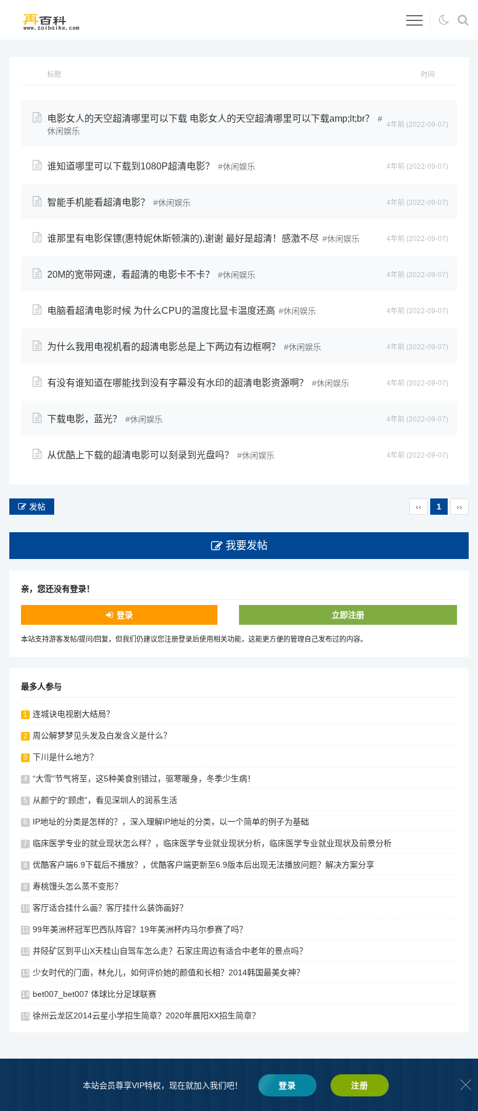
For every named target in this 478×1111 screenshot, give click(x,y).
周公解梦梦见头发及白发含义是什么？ (102, 735)
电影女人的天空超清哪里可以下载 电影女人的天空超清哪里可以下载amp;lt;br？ (210, 118)
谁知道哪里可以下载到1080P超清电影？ (131, 166)
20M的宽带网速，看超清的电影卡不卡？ (131, 274)
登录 (125, 615)
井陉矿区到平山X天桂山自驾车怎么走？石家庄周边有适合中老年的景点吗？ (170, 951)
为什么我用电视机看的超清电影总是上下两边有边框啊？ (163, 347)
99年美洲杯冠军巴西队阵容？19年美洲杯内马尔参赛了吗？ (140, 929)
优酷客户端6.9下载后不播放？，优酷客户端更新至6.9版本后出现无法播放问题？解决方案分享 (203, 864)
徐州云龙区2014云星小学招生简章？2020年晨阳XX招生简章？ (146, 1015)
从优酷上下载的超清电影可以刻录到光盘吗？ (140, 455)
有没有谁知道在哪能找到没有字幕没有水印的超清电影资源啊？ (177, 383)
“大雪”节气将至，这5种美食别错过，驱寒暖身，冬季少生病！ (144, 778)
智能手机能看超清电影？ (98, 202)
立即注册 (348, 615)
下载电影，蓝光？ (84, 419)
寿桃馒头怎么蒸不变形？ (77, 886)
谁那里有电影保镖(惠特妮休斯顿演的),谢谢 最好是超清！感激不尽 (183, 238)
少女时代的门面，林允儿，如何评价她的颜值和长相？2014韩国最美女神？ (168, 972)
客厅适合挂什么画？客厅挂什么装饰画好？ (110, 907)
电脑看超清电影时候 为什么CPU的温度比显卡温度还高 (161, 311)
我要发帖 (247, 545)
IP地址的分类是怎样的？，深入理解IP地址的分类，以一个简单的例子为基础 (171, 821)
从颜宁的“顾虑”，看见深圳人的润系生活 (105, 800)
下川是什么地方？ (65, 757)
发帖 (37, 506)
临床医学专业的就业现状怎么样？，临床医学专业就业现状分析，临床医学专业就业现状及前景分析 (212, 843)
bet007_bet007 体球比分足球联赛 (94, 994)
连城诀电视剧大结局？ (73, 714)
